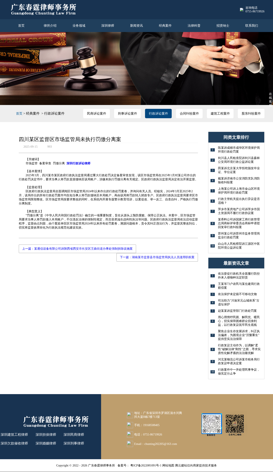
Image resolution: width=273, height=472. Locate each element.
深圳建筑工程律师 (14, 434)
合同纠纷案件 (189, 113)
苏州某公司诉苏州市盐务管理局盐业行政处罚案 (239, 235)
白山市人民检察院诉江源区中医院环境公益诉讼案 (239, 245)
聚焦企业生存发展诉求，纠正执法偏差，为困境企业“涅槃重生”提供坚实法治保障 (239, 335)
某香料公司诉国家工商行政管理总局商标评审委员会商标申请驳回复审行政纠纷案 (239, 223)
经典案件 (165, 25)
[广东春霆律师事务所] (43, 9)
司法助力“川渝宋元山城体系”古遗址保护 (238, 302)
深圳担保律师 (46, 434)
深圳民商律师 (74, 434)
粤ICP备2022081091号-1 (146, 465)
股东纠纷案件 (251, 113)
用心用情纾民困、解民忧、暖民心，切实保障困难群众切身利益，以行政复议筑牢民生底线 (239, 321)
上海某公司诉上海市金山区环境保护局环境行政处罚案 (239, 190)
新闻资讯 (136, 25)
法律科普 (194, 25)
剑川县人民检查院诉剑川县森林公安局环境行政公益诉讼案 (239, 159)
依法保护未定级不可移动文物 (237, 294)
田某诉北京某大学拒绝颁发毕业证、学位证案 (239, 170)
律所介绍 (50, 25)
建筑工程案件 (220, 113)
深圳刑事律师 (74, 443)
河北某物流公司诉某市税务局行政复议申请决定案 (239, 361)
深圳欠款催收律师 (14, 443)
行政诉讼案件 (158, 113)
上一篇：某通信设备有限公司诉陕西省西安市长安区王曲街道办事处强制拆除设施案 (77, 248)
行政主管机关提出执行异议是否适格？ (239, 200)
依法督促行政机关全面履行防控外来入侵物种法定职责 (239, 275)
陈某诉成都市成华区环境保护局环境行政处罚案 (239, 149)
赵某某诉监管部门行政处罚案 (237, 310)
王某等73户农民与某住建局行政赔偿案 (239, 285)
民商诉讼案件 (96, 113)
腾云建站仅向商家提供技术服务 (196, 465)
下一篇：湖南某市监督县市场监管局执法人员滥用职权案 (157, 257)
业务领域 (79, 25)
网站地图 (168, 465)
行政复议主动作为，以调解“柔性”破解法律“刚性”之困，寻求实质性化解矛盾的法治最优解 (239, 349)
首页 (21, 25)
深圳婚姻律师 (46, 443)
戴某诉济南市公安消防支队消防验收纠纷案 (239, 180)
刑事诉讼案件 (127, 113)
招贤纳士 (222, 25)
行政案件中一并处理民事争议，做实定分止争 (239, 371)
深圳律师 (107, 25)
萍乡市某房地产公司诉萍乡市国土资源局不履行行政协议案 (239, 211)
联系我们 (251, 25)
